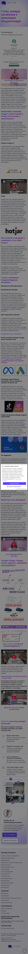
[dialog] (14, 477)
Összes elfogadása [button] (14, 483)
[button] (14, 486)
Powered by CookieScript (21, 488)
